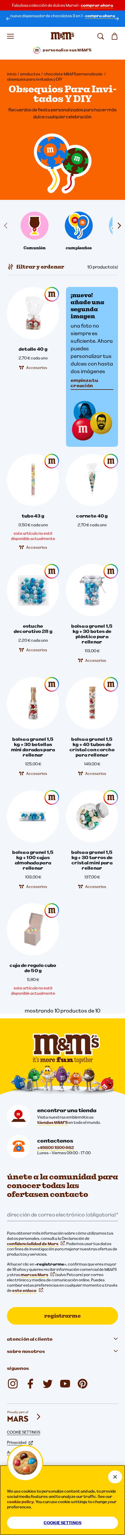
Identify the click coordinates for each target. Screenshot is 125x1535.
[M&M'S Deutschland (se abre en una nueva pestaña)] (65, 1383)
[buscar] (100, 36)
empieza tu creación (84, 383)
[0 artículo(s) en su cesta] (114, 36)
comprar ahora (97, 5)
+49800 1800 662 (55, 1147)
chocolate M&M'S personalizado (73, 74)
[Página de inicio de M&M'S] (62, 36)
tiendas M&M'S (52, 1122)
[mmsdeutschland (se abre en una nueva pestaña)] (30, 1383)
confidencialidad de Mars (32, 1243)
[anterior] (8, 19)
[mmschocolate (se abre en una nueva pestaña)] (13, 1383)
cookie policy (20, 1501)
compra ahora (100, 15)
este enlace (24, 1290)
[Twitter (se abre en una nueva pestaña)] (48, 1383)
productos (30, 74)
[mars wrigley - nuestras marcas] (24, 1416)
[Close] (115, 1476)
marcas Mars (34, 1274)
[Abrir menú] (10, 36)
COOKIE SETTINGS (23, 1432)
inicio (12, 74)
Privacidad (16, 1442)
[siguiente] (117, 19)
